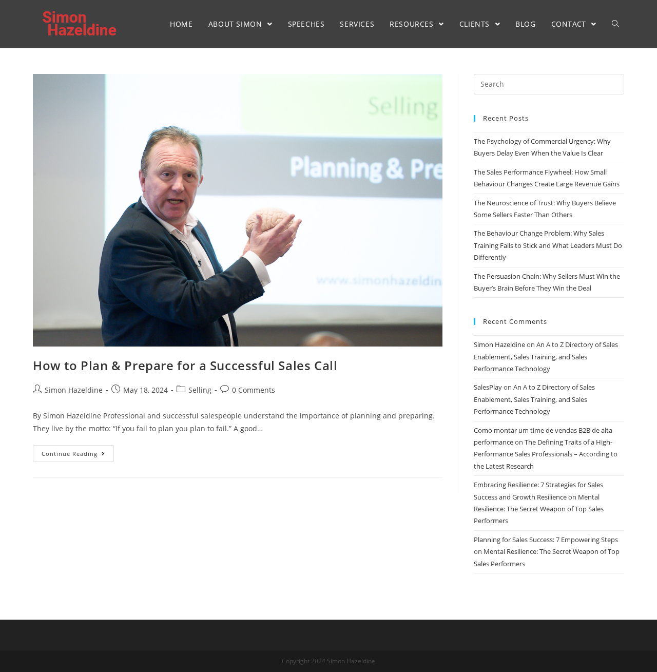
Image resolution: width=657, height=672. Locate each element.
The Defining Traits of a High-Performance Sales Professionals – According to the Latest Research (545, 454)
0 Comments (253, 390)
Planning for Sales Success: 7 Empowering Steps (546, 539)
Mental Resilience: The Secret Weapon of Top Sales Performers (539, 509)
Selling (199, 390)
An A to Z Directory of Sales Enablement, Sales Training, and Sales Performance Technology (546, 356)
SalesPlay (488, 387)
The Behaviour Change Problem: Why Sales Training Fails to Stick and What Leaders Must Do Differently (548, 245)
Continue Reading (70, 453)
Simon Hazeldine (74, 390)
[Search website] (615, 24)
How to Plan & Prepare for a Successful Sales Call (185, 365)
